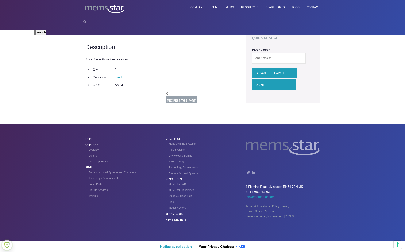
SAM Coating (176, 161)
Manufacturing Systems (182, 143)
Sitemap (270, 211)
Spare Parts (275, 7)
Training (93, 196)
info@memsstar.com (260, 197)
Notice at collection (176, 246)
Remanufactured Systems (183, 173)
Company (197, 7)
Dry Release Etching (180, 155)
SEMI (214, 7)
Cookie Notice (254, 211)
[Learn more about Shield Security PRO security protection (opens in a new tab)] (7, 245)
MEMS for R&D (177, 184)
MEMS (229, 7)
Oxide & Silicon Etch (180, 196)
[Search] (85, 22)
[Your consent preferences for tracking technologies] (398, 245)
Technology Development (103, 178)
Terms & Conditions (258, 206)
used (118, 77)
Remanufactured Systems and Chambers (112, 172)
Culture (93, 155)
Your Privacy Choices (216, 246)
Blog (296, 7)
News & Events (176, 219)
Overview (94, 149)
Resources (249, 7)
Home (89, 139)
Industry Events (177, 207)
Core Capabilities (99, 161)
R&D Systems (177, 149)
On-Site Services (98, 190)
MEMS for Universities (181, 190)
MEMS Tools (174, 139)
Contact (313, 7)
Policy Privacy (281, 206)
